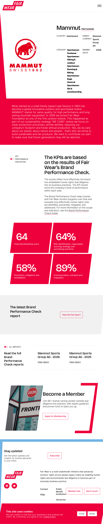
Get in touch (92, 491)
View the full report (71, 314)
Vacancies (61, 499)
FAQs (42, 494)
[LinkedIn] (7, 486)
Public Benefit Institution (61, 491)
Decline (92, 514)
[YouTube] (14, 486)
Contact (44, 489)
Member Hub (74, 491)
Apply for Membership (55, 416)
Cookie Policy (49, 516)
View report (43, 362)
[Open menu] (99, 6)
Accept (81, 514)
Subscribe (55, 455)
